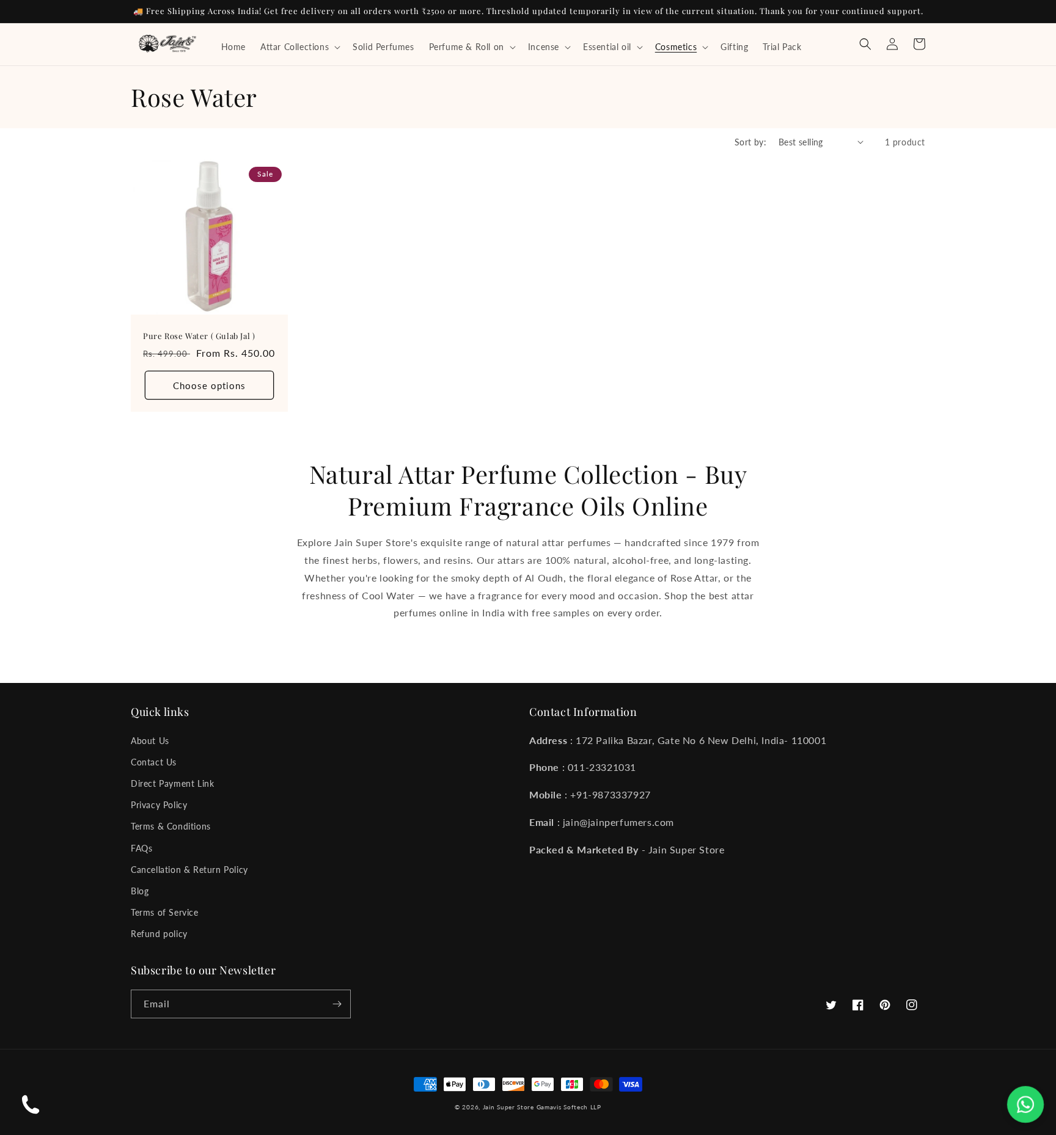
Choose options (209, 385)
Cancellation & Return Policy (189, 869)
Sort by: (750, 142)
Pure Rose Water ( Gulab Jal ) (199, 336)
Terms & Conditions (171, 826)
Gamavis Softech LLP (569, 1107)
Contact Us (154, 762)
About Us (150, 740)
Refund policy (159, 934)
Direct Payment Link (172, 783)
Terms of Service (165, 912)
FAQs (141, 848)
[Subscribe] (336, 1004)
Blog (139, 891)
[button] (299, 47)
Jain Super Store (508, 1107)
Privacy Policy (159, 805)
